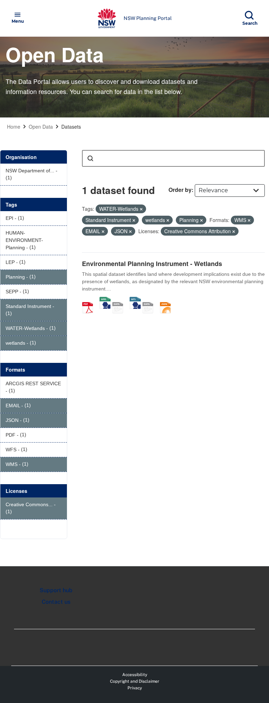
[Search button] (90, 158)
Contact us (56, 601)
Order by (180, 190)
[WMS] (105, 300)
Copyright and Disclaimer (134, 681)
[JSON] (168, 300)
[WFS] (135, 300)
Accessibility (134, 674)
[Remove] (141, 209)
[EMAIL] (150, 300)
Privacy (134, 688)
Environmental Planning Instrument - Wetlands (152, 263)
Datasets (71, 126)
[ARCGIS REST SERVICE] (120, 300)
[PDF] (90, 300)
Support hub (56, 590)
